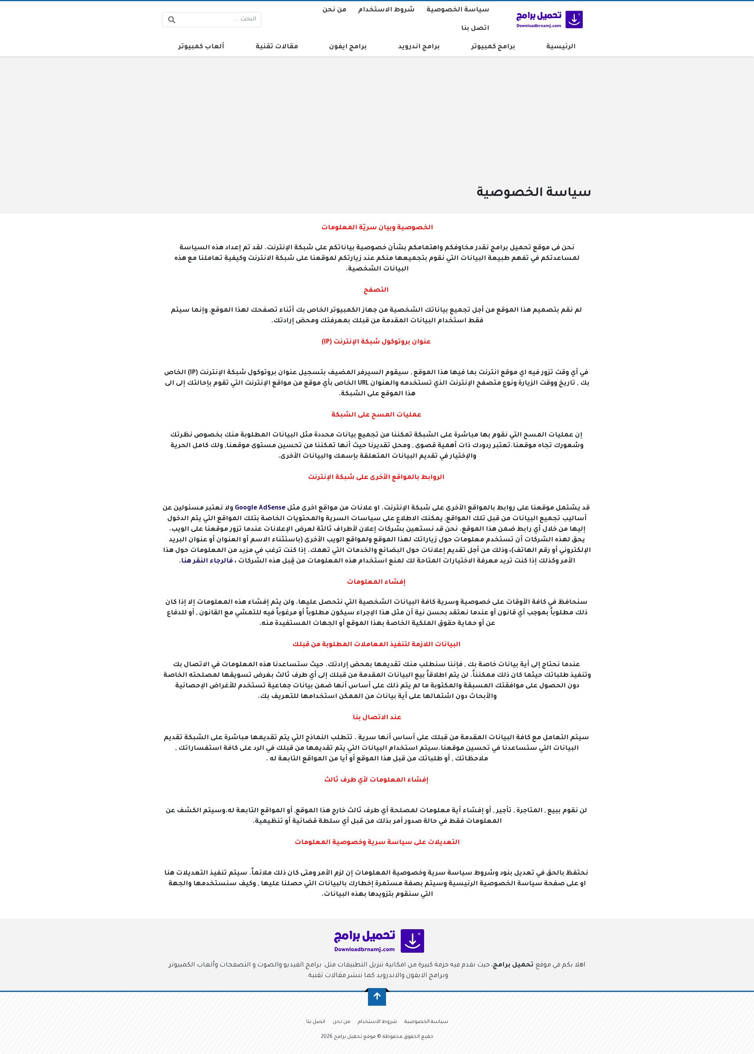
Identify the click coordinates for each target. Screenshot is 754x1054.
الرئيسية (561, 47)
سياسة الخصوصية (457, 10)
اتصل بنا (475, 28)
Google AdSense (260, 508)
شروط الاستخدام (386, 10)
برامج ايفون (348, 47)
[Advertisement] (355, 125)
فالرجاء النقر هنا (207, 561)
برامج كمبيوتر (493, 47)
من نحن (334, 10)
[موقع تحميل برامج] (548, 19)
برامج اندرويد (419, 47)
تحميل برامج (513, 965)
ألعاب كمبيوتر (201, 47)
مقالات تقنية (277, 47)
